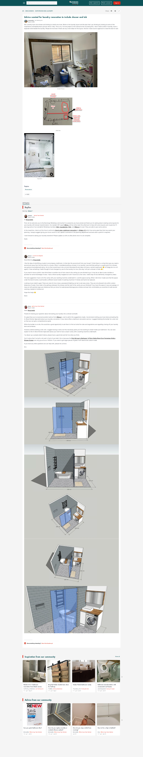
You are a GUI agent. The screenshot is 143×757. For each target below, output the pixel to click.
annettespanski (102, 688)
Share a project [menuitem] (106, 3)
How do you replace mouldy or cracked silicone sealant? (57, 729)
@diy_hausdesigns (62, 227)
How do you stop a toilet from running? (82, 729)
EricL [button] (29, 306)
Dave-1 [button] (30, 256)
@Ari (69, 227)
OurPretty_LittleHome (29, 688)
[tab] (26, 203)
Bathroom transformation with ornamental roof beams (107, 686)
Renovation (28, 189)
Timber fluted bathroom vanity (82, 685)
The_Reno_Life (77, 688)
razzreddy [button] (31, 20)
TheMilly (50, 688)
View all (117, 656)
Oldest (30, 211)
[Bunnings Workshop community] (74, 3)
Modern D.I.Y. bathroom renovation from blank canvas (33, 686)
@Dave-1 (77, 227)
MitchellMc (26, 732)
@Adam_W (82, 230)
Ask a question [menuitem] (94, 3)
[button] (25, 21)
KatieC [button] (30, 215)
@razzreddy (29, 219)
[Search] (28, 3)
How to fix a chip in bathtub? (107, 728)
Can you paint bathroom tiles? (33, 728)
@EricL (66, 225)
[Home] (23, 11)
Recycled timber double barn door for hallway (58, 686)
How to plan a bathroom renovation (66, 230)
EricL (99, 732)
